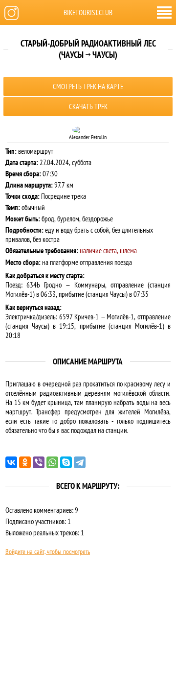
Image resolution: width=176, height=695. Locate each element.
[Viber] (38, 462)
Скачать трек (88, 106)
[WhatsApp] (52, 462)
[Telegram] (80, 462)
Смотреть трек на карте (88, 86)
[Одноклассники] (25, 462)
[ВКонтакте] (11, 462)
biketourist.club (88, 12)
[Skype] (66, 462)
